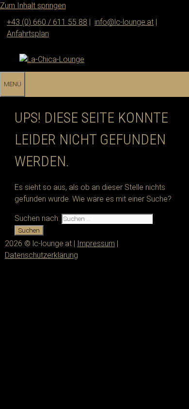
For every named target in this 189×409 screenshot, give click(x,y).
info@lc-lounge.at (124, 22)
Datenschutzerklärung (41, 255)
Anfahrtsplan (28, 33)
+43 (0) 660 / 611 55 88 (47, 22)
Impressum (96, 243)
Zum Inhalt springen (33, 5)
